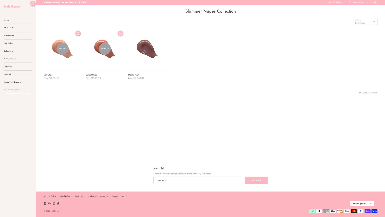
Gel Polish (8, 66)
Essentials (7, 74)
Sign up (256, 180)
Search (124, 196)
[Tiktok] (58, 203)
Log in (331, 2)
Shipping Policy (50, 196)
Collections (8, 51)
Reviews (115, 196)
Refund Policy (64, 196)
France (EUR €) (359, 2)
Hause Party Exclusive (12, 82)
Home (6, 20)
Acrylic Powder (10, 58)
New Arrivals (9, 35)
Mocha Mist (133, 74)
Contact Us (104, 196)
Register (339, 2)
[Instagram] (54, 203)
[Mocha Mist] (147, 49)
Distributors (92, 196)
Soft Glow (48, 74)
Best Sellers (8, 43)
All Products (9, 27)
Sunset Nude (91, 74)
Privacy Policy (79, 196)
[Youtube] (49, 203)
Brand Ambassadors (12, 89)
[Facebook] (45, 203)
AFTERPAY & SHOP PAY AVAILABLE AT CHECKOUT (66, 2)
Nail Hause (55, 211)
